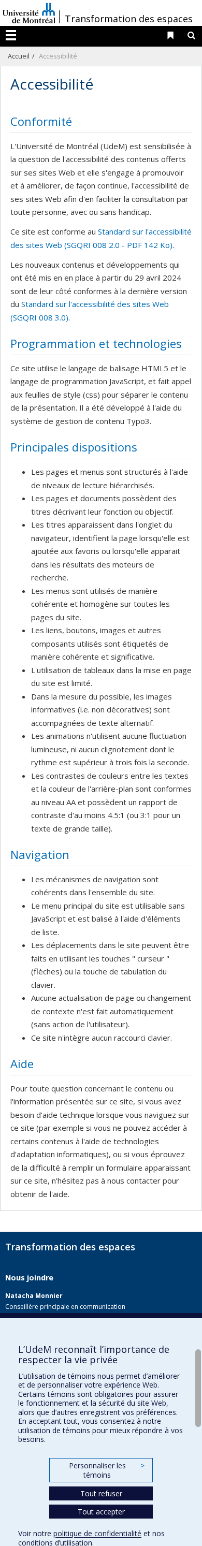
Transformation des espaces (129, 18)
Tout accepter (101, 1511)
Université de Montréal (29, 13)
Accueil (19, 56)
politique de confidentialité (97, 1533)
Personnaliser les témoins (107, 1470)
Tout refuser (101, 1493)
